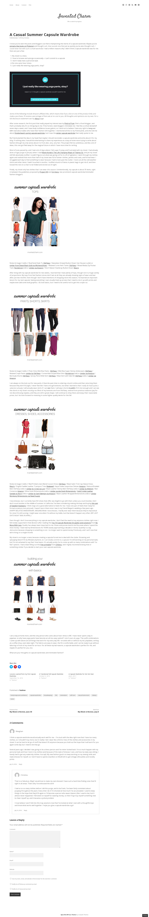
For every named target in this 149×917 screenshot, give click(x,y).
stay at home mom (83, 695)
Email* (11, 860)
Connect (24, 5)
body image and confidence (19, 695)
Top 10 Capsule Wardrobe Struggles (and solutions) (71, 523)
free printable (45, 545)
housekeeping (48, 695)
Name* (12, 851)
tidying (94, 695)
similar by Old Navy (33, 373)
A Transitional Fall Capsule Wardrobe (51, 674)
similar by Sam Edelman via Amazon (41, 494)
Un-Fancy (55, 172)
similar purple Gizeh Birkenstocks (63, 491)
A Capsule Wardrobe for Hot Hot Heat (81, 674)
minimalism (63, 695)
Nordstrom (18, 268)
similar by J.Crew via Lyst (35, 489)
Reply (20, 764)
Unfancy (59, 545)
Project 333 (44, 172)
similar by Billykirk (86, 489)
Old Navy (46, 263)
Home (11, 5)
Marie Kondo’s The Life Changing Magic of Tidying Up (62, 152)
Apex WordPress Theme (68, 915)
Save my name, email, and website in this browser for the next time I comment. (34, 879)
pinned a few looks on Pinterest (22, 46)
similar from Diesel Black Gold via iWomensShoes (28, 265)
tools (12, 699)
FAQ (30, 5)
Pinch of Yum (69, 123)
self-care (72, 695)
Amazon (82, 486)
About (17, 5)
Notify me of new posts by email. (21, 889)
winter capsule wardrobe (65, 133)
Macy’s (76, 268)
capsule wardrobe (35, 695)
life (56, 695)
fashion (22, 690)
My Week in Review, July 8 (88, 712)
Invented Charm (74, 16)
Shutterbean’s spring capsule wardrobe (30, 133)
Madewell (50, 486)
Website (12, 869)
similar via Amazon (36, 268)
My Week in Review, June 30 (21, 712)
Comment (12, 829)
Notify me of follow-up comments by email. (24, 884)
